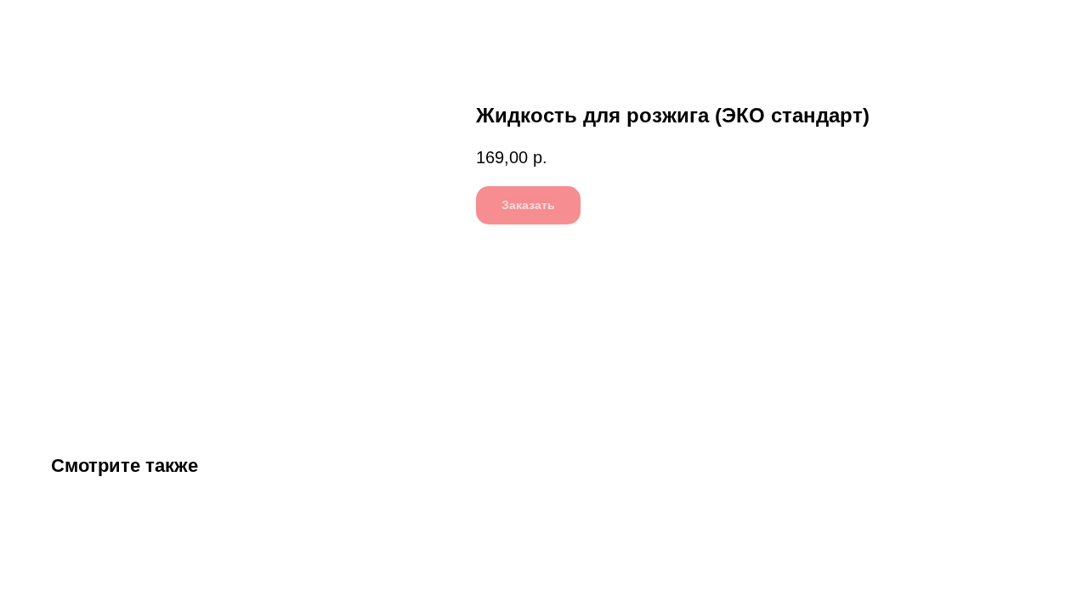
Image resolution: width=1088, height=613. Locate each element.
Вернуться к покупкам (93, 25)
